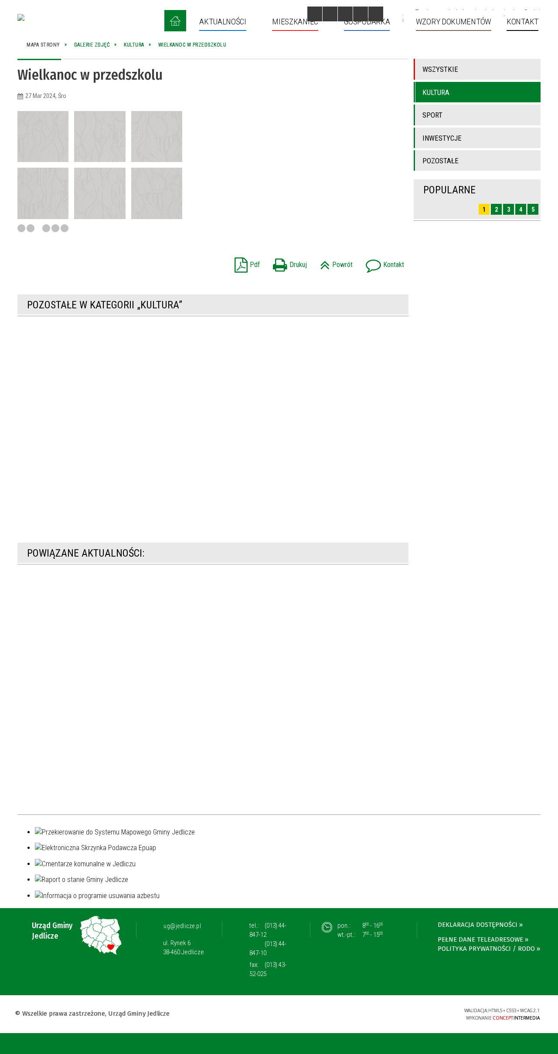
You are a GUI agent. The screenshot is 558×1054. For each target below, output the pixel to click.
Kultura (435, 92)
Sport (432, 115)
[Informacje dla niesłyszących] (360, 14)
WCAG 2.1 (430, 1013)
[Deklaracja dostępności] (345, 14)
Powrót (334, 262)
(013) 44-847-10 (267, 948)
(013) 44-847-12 (267, 930)
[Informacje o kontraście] (375, 14)
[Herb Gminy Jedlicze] (20, 17)
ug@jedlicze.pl (182, 925)
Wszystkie (440, 69)
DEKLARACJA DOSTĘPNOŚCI (477, 925)
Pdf (245, 262)
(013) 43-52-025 (267, 969)
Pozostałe (440, 160)
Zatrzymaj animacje (314, 14)
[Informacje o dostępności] (330, 14)
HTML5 (389, 1013)
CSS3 (402, 1013)
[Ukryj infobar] (550, 1044)
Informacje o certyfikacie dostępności (279, 1014)
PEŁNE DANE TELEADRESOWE (480, 939)
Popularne (449, 190)
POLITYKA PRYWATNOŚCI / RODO (486, 949)
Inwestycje (442, 138)
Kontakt (382, 262)
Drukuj (288, 262)
